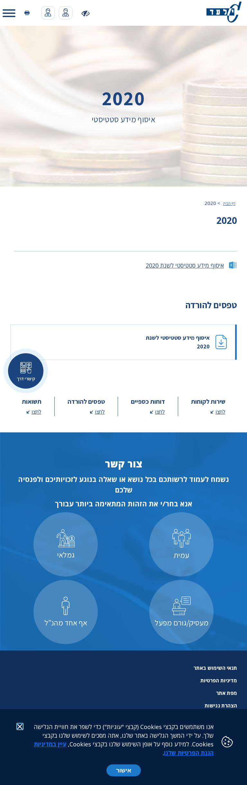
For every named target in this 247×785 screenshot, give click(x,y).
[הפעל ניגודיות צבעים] (86, 13)
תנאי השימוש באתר (215, 667)
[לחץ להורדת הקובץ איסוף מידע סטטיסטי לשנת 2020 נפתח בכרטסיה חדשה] (124, 342)
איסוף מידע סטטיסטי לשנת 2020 (185, 265)
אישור (123, 770)
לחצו (220, 411)
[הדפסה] (27, 13)
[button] (9, 13)
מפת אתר (226, 693)
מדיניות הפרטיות (218, 680)
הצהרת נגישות (221, 705)
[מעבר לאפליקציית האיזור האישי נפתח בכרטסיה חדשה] (65, 12)
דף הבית (229, 203)
